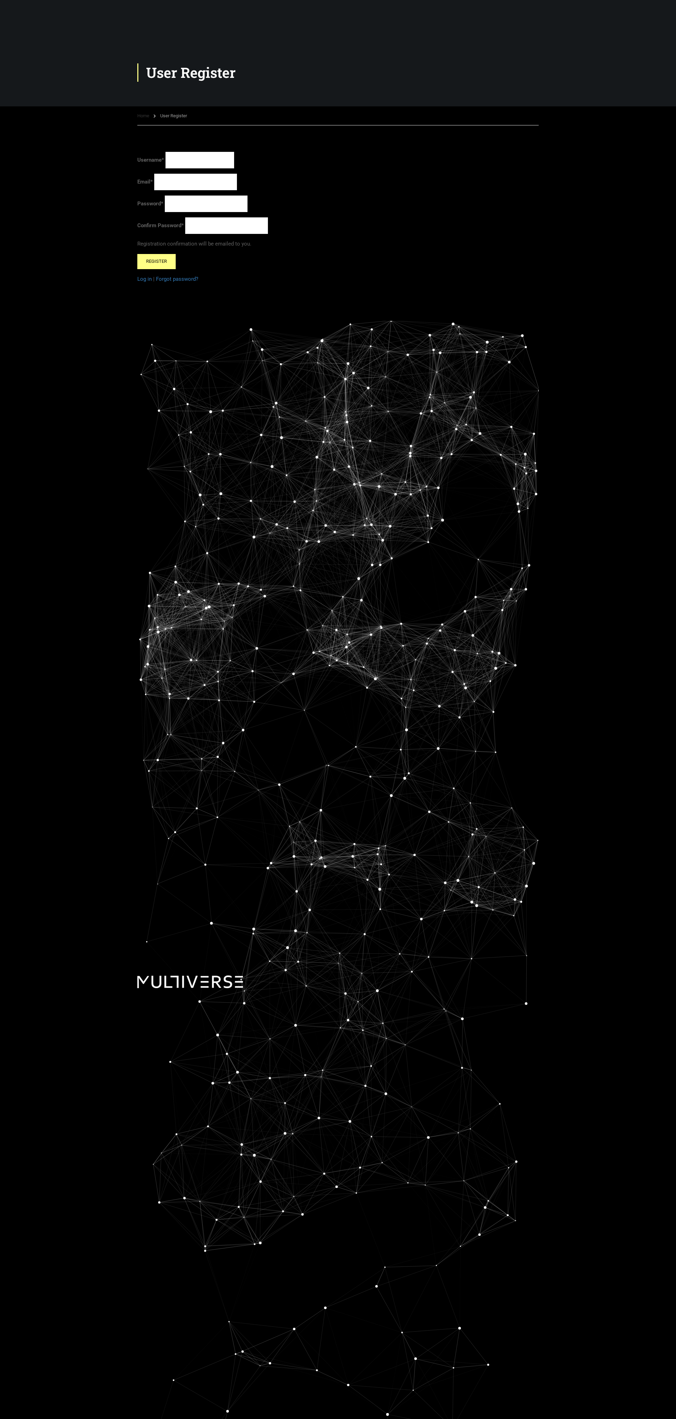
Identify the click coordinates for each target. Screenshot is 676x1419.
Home (143, 115)
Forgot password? (177, 279)
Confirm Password (160, 225)
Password (150, 203)
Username (150, 160)
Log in (144, 279)
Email (145, 182)
